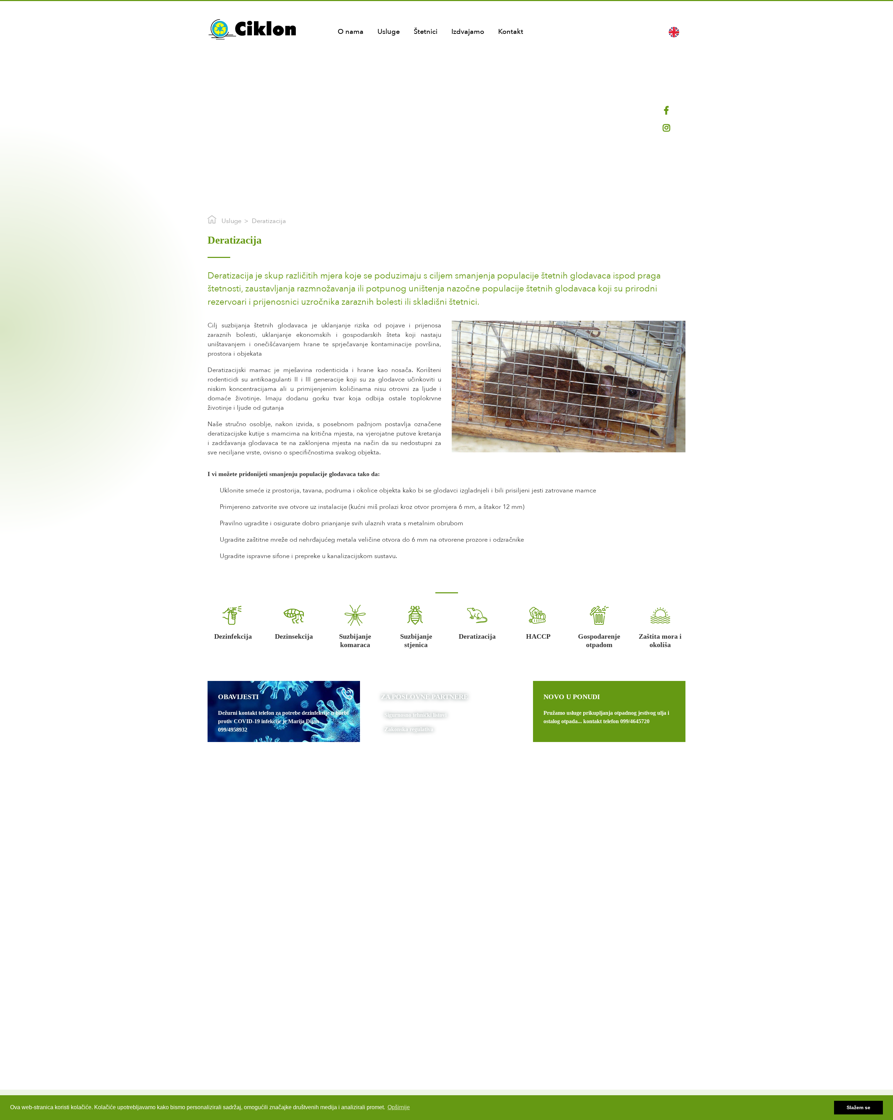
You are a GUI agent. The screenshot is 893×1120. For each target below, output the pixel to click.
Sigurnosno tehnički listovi (415, 715)
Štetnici (425, 31)
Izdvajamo (467, 31)
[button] (674, 31)
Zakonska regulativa (408, 729)
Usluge (388, 31)
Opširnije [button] (399, 1107)
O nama (350, 31)
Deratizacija (269, 221)
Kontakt (510, 31)
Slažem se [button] (858, 1107)
